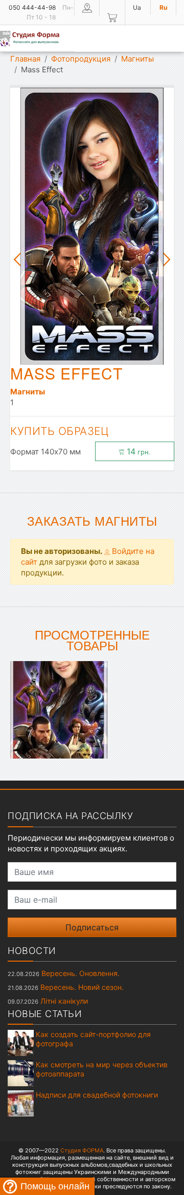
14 (137, 451)
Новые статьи (45, 1013)
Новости (32, 950)
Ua (137, 7)
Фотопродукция (80, 59)
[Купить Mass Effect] (58, 709)
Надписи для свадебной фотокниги (97, 1094)
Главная (25, 59)
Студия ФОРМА (81, 1150)
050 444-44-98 (32, 7)
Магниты (137, 59)
